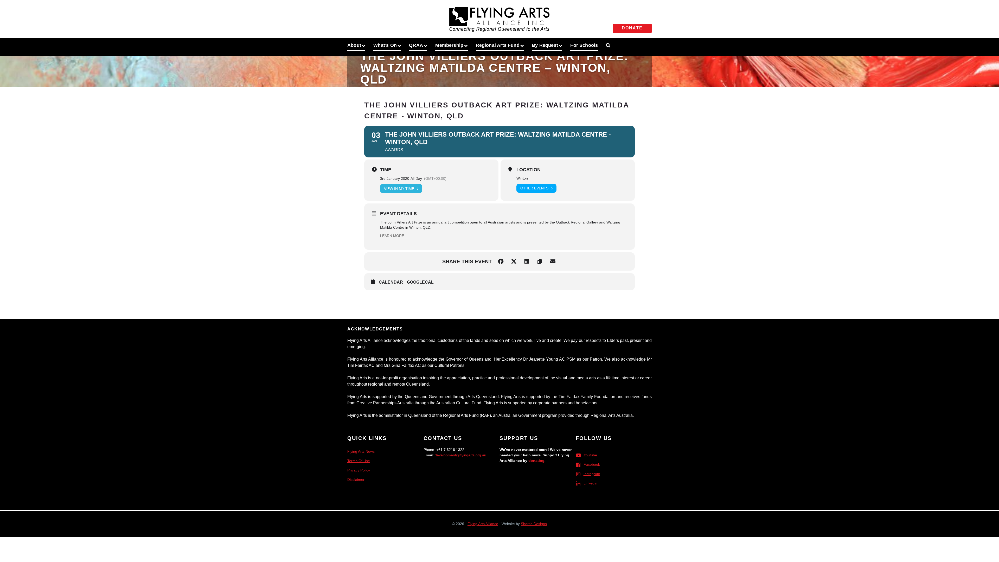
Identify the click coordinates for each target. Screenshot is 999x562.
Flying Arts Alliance (483, 524)
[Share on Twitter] (513, 261)
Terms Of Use (358, 461)
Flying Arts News (361, 451)
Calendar (391, 282)
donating (536, 460)
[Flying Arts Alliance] (499, 18)
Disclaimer (355, 479)
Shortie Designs (534, 524)
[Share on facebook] (500, 261)
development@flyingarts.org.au (460, 455)
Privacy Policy (358, 470)
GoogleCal (420, 282)
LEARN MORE (392, 236)
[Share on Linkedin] (526, 261)
